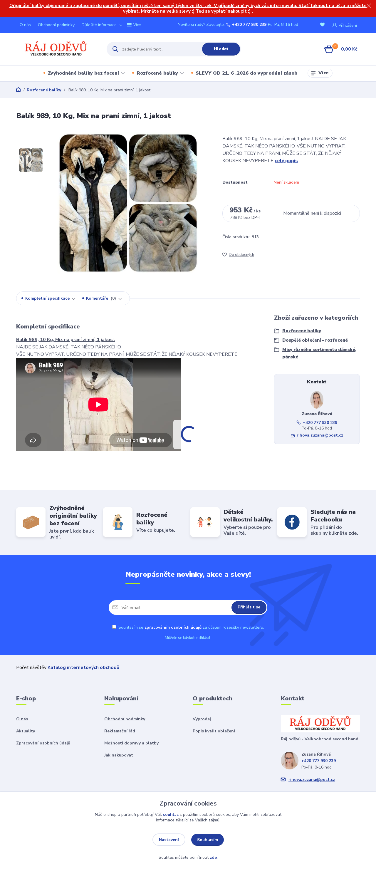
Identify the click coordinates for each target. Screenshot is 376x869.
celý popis (286, 160)
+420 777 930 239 (249, 24)
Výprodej (202, 719)
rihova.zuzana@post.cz (320, 435)
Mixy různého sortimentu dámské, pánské (319, 353)
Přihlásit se (249, 607)
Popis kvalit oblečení (214, 731)
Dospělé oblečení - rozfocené (315, 340)
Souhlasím (207, 840)
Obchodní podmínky (56, 25)
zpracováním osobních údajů (174, 627)
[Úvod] (56, 49)
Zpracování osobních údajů (43, 743)
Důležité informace (99, 25)
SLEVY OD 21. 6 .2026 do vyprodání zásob (246, 73)
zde (213, 857)
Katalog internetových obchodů (83, 667)
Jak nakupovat (118, 755)
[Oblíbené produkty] (323, 25)
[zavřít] (368, 6)
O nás (25, 25)
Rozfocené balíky (157, 73)
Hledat (221, 49)
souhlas (171, 814)
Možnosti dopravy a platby (131, 743)
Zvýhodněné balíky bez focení (83, 73)
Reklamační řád (119, 731)
